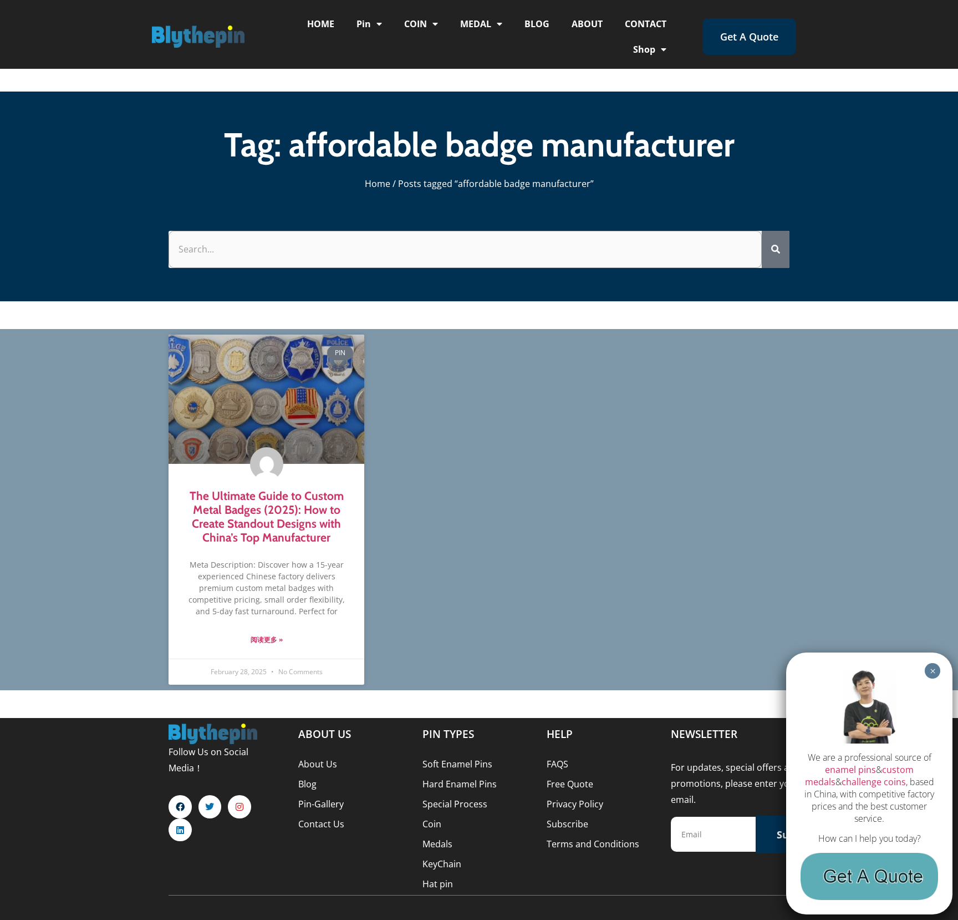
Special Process (454, 804)
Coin (431, 824)
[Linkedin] (180, 830)
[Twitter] (210, 806)
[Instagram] (239, 806)
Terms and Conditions (593, 844)
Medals (437, 844)
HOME (320, 24)
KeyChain (441, 864)
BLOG (536, 24)
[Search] (775, 249)
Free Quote (570, 784)
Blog (307, 784)
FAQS (557, 764)
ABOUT (587, 24)
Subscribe (567, 824)
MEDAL (475, 24)
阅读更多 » (267, 639)
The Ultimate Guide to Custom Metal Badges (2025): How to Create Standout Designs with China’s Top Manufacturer (267, 517)
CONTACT (645, 24)
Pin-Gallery (321, 804)
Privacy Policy (575, 804)
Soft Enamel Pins (457, 764)
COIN (415, 24)
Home (377, 184)
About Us (317, 764)
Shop (644, 49)
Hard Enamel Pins (459, 784)
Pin (363, 24)
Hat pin (437, 884)
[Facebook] (180, 806)
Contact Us (321, 824)
